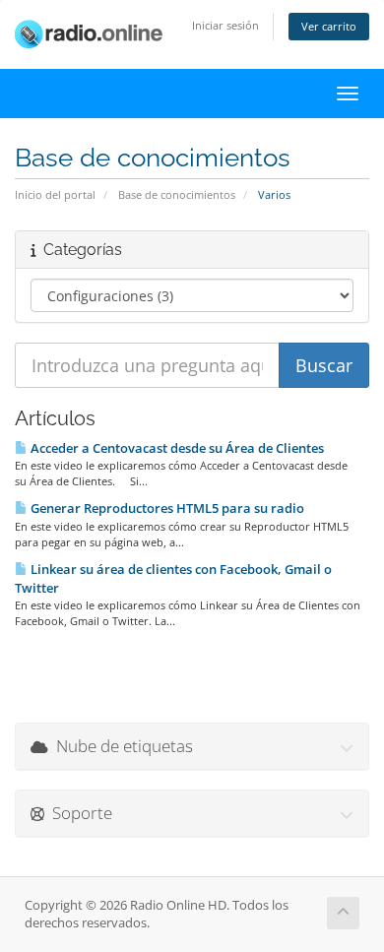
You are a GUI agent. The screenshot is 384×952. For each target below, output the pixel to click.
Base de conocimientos (176, 194)
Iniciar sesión (225, 25)
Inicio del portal (55, 194)
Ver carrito (328, 26)
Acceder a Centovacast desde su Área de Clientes (176, 448)
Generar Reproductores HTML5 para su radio (166, 508)
